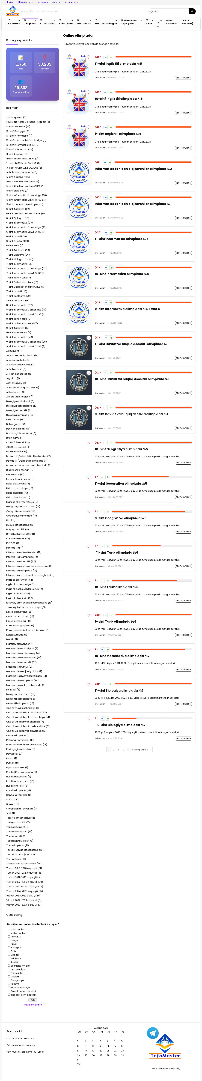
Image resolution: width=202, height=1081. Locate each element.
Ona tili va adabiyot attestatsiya (25, 717)
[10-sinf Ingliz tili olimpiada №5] (79, 91)
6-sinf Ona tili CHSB (17, 241)
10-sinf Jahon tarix (16, 149)
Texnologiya (18, 969)
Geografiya (17, 980)
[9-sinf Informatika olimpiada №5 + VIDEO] (79, 301)
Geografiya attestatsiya (20, 506)
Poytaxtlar (12, 753)
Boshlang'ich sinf (16, 428)
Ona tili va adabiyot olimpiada (24, 730)
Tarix (13, 951)
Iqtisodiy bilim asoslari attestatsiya (26, 602)
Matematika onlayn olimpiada (23, 685)
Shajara (10, 804)
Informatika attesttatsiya (21, 552)
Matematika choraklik (18, 662)
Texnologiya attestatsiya (21, 863)
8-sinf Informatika (16, 305)
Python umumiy (15, 767)
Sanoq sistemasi (171, 22)
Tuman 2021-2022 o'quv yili (21, 877)
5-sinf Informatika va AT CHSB (23, 199)
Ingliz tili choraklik (16, 593)
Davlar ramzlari (15, 451)
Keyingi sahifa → (141, 749)
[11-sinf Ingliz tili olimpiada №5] (79, 56)
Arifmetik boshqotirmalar (21, 387)
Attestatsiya (13, 392)
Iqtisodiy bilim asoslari (23, 994)
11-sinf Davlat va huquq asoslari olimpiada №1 (132, 344)
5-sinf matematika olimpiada (23, 204)
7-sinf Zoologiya (15, 296)
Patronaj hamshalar (17, 740)
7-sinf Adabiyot (15, 250)
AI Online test (14, 369)
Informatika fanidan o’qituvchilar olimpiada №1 (133, 204)
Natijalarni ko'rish (33, 1004)
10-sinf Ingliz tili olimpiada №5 (119, 99)
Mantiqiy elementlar (18, 643)
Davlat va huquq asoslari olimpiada (26, 465)
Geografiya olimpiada (19, 515)
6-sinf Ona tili (14, 236)
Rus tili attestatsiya (17, 781)
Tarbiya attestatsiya (18, 817)
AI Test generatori (16, 373)
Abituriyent (12, 350)
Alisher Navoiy (14, 383)
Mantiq (10, 639)
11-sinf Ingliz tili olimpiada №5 (118, 64)
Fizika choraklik (14, 492)
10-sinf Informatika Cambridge (24, 140)
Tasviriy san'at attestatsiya (22, 849)
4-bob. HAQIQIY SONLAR (20, 172)
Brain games (13, 437)
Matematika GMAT (17, 666)
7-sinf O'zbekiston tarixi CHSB (23, 286)
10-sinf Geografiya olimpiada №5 (121, 449)
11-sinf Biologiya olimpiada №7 (119, 690)
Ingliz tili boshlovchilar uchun (22, 589)
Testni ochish (183, 77)
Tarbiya (15, 983)
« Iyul (77, 1064)
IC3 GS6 (10, 543)
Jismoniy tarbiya (20, 987)
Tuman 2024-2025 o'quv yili (22, 891)
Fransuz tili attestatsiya (20, 502)
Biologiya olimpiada (17, 415)
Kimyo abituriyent (16, 611)
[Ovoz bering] (111, 57)
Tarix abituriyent (15, 827)
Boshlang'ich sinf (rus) (19, 433)
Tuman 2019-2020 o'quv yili (21, 868)
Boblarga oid (13, 424)
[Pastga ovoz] (105, 57)
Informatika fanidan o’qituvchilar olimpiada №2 (133, 169)
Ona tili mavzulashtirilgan (21, 708)
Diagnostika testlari (17, 470)
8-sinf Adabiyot (15, 300)
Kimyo (14, 940)
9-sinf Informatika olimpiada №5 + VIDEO (127, 309)
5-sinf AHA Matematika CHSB (23, 186)
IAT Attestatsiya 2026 (18, 534)
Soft (8, 813)
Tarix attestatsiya (16, 831)
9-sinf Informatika (16, 337)
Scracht (10, 799)
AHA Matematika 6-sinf (19, 355)
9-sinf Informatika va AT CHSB (23, 346)
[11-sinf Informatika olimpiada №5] (79, 231)
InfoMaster (43, 2)
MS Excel (11, 689)
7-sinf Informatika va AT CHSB (23, 273)
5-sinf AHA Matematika (20, 181)
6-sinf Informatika (16, 222)
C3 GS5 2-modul (16, 442)
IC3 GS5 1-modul (16, 538)
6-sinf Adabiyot (15, 209)
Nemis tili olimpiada (17, 703)
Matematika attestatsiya (21, 657)
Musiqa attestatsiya (18, 694)
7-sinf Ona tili (14, 291)
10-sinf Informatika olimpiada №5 (122, 274)
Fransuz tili (17, 973)
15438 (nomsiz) (187, 22)
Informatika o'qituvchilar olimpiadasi (27, 566)
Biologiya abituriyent (18, 401)
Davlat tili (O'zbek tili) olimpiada (24, 460)
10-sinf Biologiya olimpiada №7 (120, 725)
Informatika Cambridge (20, 556)
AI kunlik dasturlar (16, 360)
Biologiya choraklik (16, 410)
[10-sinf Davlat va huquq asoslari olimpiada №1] (79, 371)
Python (10, 762)
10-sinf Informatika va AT (20, 144)
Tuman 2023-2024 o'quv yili (22, 886)
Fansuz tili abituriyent (18, 479)
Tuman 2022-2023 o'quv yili (21, 882)
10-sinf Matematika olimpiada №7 (122, 656)
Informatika (13, 547)
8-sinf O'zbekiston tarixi (20, 323)
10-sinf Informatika (17, 135)
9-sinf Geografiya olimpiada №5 (120, 518)
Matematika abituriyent (20, 648)
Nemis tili (16, 936)
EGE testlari (12, 474)
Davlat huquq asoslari (23, 991)
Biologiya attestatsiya (19, 405)
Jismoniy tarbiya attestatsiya (23, 607)
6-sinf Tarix (12, 245)
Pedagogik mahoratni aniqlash (24, 744)
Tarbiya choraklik (16, 822)
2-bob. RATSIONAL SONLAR (21, 163)
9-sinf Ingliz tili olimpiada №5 (118, 134)
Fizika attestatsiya (17, 488)
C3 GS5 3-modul (16, 447)
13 (128, 749)
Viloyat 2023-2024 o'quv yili (21, 904)
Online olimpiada (16, 735)
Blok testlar (12, 419)
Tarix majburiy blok (17, 840)
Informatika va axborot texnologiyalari (28, 575)
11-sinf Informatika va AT (20, 158)
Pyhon (9, 758)
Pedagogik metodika (18, 749)
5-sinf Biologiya (15, 190)
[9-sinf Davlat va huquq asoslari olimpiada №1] (79, 406)
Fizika (14, 944)
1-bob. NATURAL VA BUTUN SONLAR (26, 122)
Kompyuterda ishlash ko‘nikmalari (25, 630)
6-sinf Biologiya (15, 218)
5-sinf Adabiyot (15, 177)
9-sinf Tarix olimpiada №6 (115, 621)
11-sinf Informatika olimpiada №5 (121, 239)
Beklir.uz (56, 2)
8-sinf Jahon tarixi (16, 318)
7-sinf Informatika (16, 264)
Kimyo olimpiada (16, 621)
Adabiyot (16, 958)
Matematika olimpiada (19, 680)
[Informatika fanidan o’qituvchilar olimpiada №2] (79, 161)
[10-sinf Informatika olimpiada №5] (79, 266)
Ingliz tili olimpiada (16, 598)
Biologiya (16, 947)
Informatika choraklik (18, 561)
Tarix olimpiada (15, 845)
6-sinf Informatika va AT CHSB (23, 231)
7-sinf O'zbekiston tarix (19, 282)
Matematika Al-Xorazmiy (20, 653)
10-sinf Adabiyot (15, 126)
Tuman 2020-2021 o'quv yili (21, 872)
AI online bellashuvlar (18, 364)
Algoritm (11, 378)
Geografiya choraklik (18, 511)
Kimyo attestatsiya (17, 616)
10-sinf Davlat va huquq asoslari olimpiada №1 (132, 379)
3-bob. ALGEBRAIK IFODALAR (22, 167)
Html (9, 520)
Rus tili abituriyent (16, 776)
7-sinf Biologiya (15, 254)
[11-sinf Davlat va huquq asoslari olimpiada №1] (79, 336)
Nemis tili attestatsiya (19, 698)
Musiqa (15, 976)
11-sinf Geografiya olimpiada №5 (121, 483)
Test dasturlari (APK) (18, 854)
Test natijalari (14, 859)
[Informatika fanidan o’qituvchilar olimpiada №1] (79, 196)
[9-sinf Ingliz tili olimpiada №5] (79, 126)
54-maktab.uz (71, 2)
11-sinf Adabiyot (15, 154)
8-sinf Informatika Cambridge (23, 309)
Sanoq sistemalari (16, 795)
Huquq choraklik (15, 529)
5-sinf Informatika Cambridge (23, 195)
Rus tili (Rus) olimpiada (19, 772)
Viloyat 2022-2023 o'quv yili (21, 900)
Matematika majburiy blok (21, 671)
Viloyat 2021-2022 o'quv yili (21, 895)
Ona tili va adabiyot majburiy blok (25, 726)
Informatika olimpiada (19, 570)
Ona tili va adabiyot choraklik (23, 721)
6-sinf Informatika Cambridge (23, 227)
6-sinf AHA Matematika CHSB (23, 213)
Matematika (18, 933)
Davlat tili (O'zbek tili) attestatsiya (26, 456)
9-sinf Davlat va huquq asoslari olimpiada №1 (131, 414)
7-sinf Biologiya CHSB (18, 259)
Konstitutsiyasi (15, 634)
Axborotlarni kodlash (18, 396)
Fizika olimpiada (15, 497)
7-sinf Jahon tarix (16, 277)
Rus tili (14, 962)
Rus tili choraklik (15, 785)
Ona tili (15, 954)
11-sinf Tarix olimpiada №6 (116, 552)
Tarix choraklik (14, 836)
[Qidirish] (192, 11)
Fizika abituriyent (16, 483)
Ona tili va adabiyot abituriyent (24, 712)
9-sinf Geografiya (16, 332)
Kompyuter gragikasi (18, 625)
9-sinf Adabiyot (15, 328)
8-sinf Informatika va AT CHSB (23, 314)
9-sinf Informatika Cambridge (23, 341)
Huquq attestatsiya (18, 524)
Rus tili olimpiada (16, 790)
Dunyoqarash (14, 117)
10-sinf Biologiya (15, 131)
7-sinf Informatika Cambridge (23, 268)
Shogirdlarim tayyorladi (19, 808)
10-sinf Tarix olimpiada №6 (116, 587)
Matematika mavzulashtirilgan (24, 676)
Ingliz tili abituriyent (17, 579)
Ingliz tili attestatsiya (18, 584)
